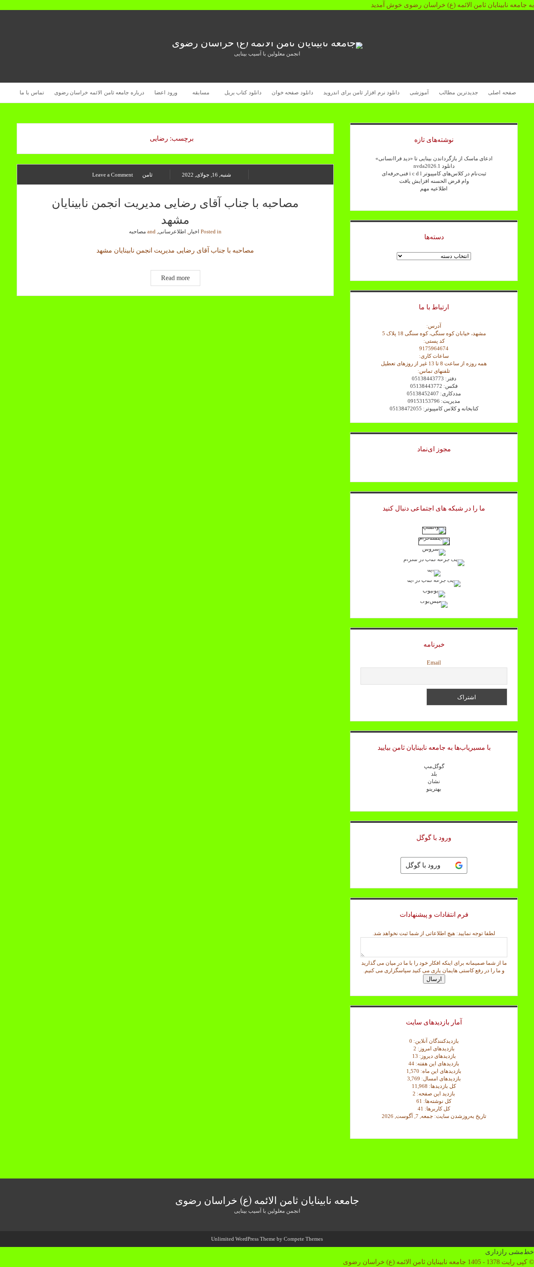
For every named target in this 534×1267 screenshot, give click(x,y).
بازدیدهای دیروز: (437, 1056)
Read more (170, 280)
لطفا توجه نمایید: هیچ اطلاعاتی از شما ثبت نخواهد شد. (434, 933)
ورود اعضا (165, 92)
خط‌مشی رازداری (509, 1251)
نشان (434, 781)
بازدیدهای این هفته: (436, 1063)
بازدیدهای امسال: (440, 1078)
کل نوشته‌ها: (436, 1101)
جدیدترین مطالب (458, 92)
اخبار (194, 231)
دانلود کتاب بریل (243, 92)
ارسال (434, 979)
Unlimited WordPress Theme (243, 1239)
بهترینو (433, 789)
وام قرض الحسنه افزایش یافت (434, 181)
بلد (434, 774)
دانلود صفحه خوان (292, 92)
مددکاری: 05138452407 (434, 393)
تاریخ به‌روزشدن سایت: (459, 1116)
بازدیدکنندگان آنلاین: (435, 1041)
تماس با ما (32, 92)
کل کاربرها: (436, 1108)
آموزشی (419, 92)
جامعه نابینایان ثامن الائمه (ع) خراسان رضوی (267, 1199)
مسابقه (200, 92)
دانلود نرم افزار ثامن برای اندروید (361, 92)
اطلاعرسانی (172, 231)
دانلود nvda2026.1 (434, 166)
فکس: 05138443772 (434, 386)
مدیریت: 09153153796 (434, 401)
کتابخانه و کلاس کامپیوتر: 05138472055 (434, 408)
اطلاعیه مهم (434, 188)
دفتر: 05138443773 (434, 378)
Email (434, 663)
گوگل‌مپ (434, 766)
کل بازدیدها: (442, 1086)
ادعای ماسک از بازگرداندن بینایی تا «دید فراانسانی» (434, 158)
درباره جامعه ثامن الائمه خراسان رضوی (99, 92)
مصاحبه (137, 231)
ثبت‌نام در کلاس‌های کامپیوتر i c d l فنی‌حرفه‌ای (434, 173)
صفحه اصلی (502, 92)
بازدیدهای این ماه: (440, 1071)
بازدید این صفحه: (435, 1093)
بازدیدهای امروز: (435, 1048)
